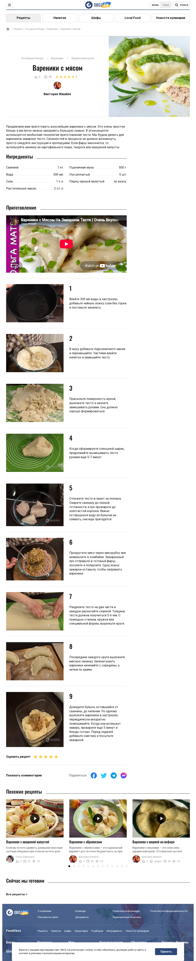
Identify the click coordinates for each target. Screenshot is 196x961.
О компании (44, 911)
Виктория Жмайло (89, 857)
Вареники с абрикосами (85, 841)
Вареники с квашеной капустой (27, 841)
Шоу (9, 951)
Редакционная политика (127, 917)
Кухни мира (81, 930)
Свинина (12, 167)
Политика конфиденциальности (169, 911)
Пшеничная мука (81, 167)
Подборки (97, 930)
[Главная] (8, 29)
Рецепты (23, 18)
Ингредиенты (114, 930)
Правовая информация (126, 911)
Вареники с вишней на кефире (153, 841)
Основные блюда (34, 29)
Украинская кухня (82, 58)
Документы (82, 917)
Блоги (10, 942)
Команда (80, 911)
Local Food (132, 18)
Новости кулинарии (170, 18)
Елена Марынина (25, 857)
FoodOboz (13, 931)
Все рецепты (15, 894)
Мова (155, 5)
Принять (166, 951)
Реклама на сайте (48, 917)
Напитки (59, 18)
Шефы (96, 18)
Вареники (52, 29)
